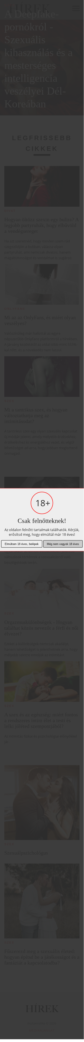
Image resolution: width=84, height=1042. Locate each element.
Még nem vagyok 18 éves (63, 543)
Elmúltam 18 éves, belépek (22, 543)
